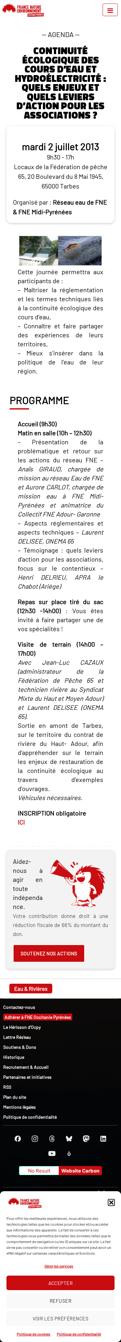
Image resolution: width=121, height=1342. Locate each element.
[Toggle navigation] (110, 10)
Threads (52, 1139)
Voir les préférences (61, 1318)
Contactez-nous (19, 1007)
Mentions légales (19, 1107)
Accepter (60, 1283)
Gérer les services (59, 1266)
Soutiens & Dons (19, 1047)
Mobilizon (69, 1153)
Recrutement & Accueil (25, 1067)
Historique (13, 1057)
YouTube (52, 1153)
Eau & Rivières (30, 988)
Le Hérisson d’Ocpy (22, 1027)
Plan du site (14, 1097)
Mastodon (86, 1139)
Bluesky (69, 1139)
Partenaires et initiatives (27, 1077)
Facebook (18, 1139)
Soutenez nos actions (49, 953)
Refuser (61, 1301)
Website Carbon (80, 1171)
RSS (7, 1087)
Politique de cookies (33, 1334)
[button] (111, 1202)
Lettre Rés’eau (17, 1037)
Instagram (35, 1139)
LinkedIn (103, 1139)
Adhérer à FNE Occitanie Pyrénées (38, 1017)
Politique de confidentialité (79, 1334)
